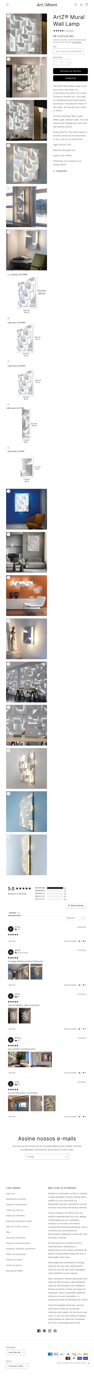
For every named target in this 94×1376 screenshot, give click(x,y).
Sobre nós (10, 1193)
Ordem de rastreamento (16, 1204)
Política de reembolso (15, 1216)
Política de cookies (14, 1260)
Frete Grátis (76, 42)
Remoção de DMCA (14, 1271)
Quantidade (57, 57)
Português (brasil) (16, 1366)
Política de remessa (14, 1210)
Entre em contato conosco (17, 1227)
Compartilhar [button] (61, 171)
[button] (7, 4)
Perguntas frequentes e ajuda (19, 1221)
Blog (8, 1232)
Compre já (70, 78)
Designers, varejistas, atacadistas (20, 1249)
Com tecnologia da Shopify (79, 1363)
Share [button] (13, 941)
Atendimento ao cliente (16, 1199)
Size (55, 46)
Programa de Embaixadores (18, 1243)
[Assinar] (66, 1157)
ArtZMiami (66, 1363)
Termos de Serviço (14, 1265)
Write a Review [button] (77, 905)
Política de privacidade (16, 1254)
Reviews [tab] (12, 913)
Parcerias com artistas (15, 1238)
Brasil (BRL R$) (14, 1352)
